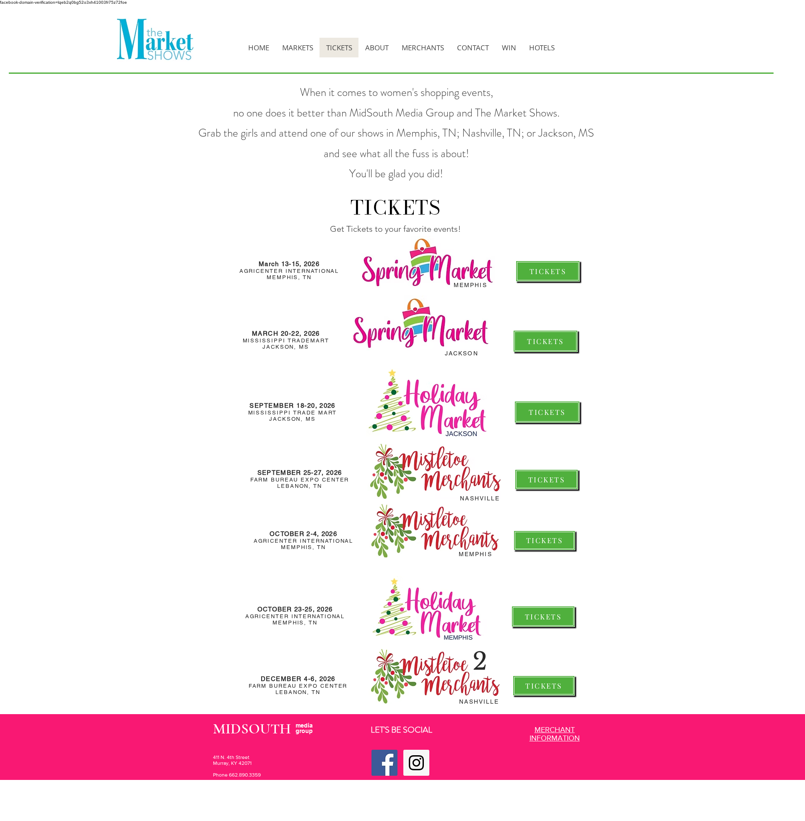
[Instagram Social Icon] (416, 763)
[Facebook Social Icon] (384, 763)
